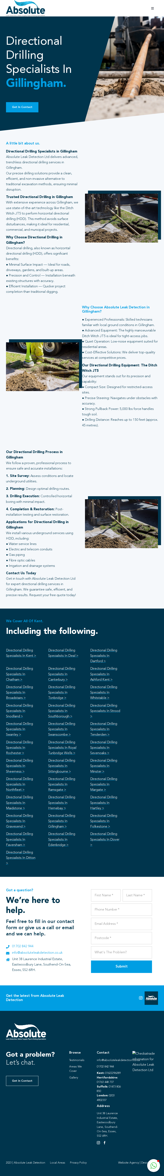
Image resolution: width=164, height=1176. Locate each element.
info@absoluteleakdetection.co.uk (37, 952)
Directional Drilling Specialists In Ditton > (20, 858)
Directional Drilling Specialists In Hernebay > (61, 803)
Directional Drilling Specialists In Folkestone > (103, 821)
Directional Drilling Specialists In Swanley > (19, 729)
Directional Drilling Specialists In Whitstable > (103, 692)
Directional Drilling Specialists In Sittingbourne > (61, 766)
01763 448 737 (105, 1082)
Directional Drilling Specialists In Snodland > (19, 711)
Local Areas (57, 1162)
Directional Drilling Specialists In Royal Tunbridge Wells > (62, 748)
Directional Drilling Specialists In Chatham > (19, 674)
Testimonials (76, 1060)
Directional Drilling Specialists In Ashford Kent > (103, 674)
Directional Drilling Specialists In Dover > (104, 839)
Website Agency (128, 1162)
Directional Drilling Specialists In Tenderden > (103, 729)
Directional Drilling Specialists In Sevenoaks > (103, 748)
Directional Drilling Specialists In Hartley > (103, 803)
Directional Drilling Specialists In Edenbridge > (61, 839)
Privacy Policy (78, 1162)
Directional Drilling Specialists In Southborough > (61, 711)
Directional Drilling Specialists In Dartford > (103, 656)
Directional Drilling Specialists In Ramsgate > (61, 784)
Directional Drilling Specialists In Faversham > (19, 839)
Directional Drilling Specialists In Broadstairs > (19, 692)
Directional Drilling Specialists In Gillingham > (61, 821)
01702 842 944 (22, 946)
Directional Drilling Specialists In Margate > (103, 784)
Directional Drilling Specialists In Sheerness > (19, 766)
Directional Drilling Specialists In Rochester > (19, 748)
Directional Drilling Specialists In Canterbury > (61, 674)
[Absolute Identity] (25, 1)
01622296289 (113, 1073)
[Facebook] (104, 1142)
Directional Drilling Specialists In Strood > (105, 711)
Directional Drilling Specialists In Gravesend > (19, 821)
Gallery (73, 1077)
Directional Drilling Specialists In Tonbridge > (61, 692)
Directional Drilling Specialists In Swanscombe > (61, 729)
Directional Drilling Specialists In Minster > (103, 766)
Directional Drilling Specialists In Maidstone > (19, 803)
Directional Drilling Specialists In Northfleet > (19, 784)
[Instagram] (98, 1142)
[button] (153, 1165)
